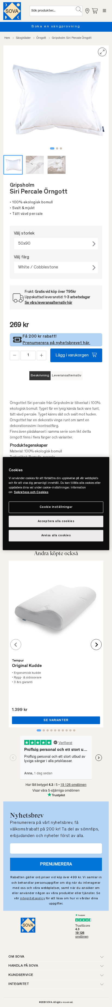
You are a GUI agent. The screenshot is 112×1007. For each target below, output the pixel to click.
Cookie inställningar (56, 507)
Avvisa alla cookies (56, 535)
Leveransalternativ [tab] (66, 375)
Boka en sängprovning (56, 26)
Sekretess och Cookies (31, 492)
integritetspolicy (32, 898)
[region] (56, 503)
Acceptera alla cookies (56, 521)
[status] (28, 355)
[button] (78, 9)
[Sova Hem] (12, 11)
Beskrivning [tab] (40, 375)
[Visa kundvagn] (95, 10)
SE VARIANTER (56, 720)
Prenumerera (56, 864)
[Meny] (104, 11)
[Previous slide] (15, 644)
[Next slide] (96, 644)
